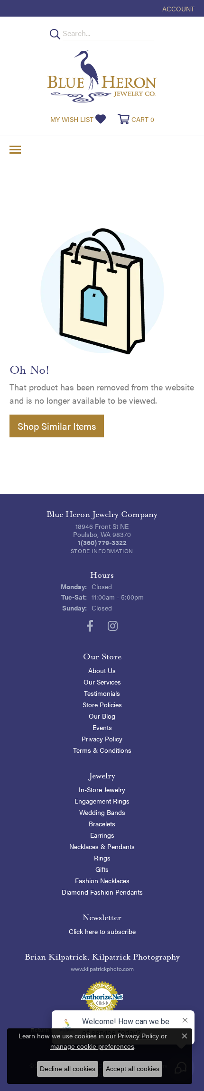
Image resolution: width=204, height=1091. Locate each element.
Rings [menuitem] (102, 857)
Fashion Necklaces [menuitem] (102, 880)
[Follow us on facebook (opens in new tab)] (90, 626)
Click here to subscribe (102, 931)
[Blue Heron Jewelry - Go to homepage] (102, 76)
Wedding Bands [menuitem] (102, 812)
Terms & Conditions (102, 750)
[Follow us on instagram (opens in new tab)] (112, 626)
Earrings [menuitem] (102, 835)
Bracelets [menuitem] (102, 823)
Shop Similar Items (57, 426)
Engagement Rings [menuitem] (102, 800)
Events (102, 727)
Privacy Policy (102, 738)
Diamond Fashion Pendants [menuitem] (102, 892)
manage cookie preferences (92, 1046)
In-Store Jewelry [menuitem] (102, 789)
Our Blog (102, 716)
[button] (177, 8)
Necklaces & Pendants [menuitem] (102, 846)
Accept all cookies (132, 1069)
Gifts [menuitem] (102, 869)
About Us (102, 670)
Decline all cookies (67, 1069)
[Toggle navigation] (15, 149)
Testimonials (102, 693)
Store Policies (102, 704)
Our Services (102, 681)
